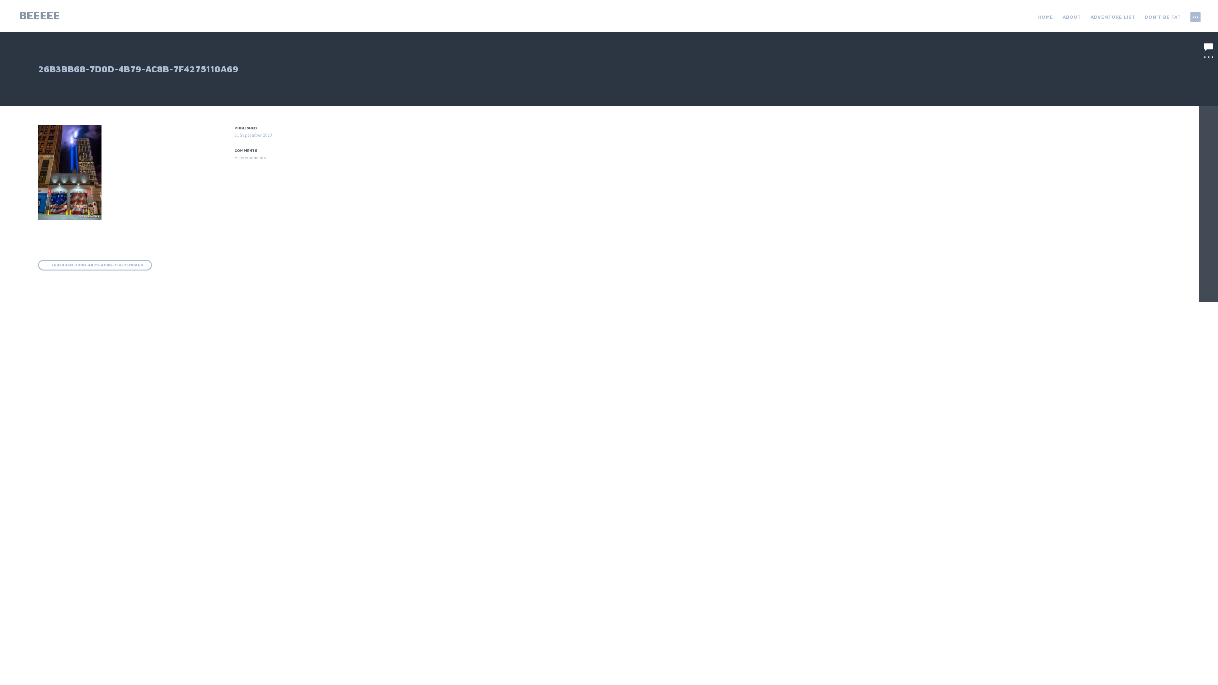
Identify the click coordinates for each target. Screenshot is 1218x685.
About (1072, 17)
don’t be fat (1163, 17)
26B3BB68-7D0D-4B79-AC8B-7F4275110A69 (95, 265)
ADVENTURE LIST (1112, 17)
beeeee (39, 15)
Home (1045, 17)
